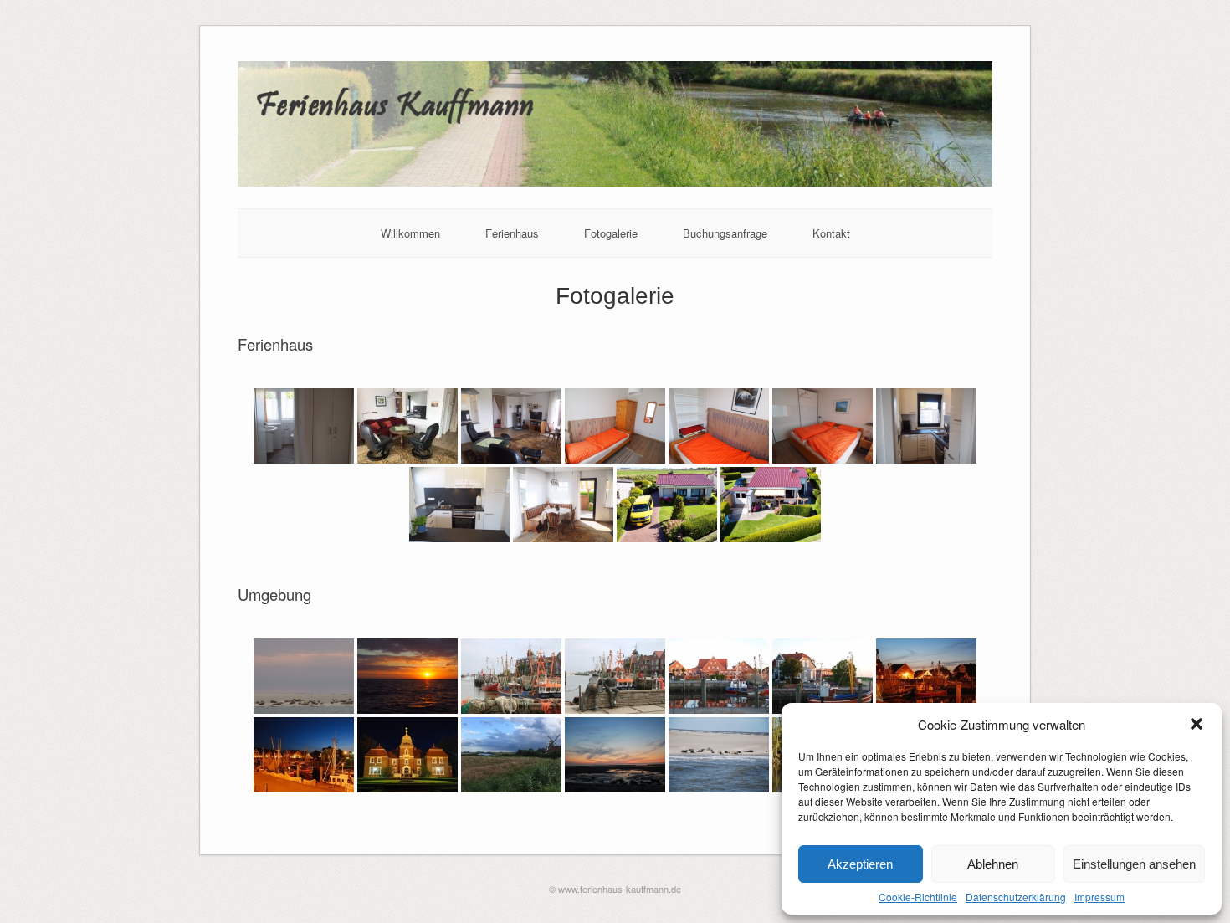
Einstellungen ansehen (1134, 864)
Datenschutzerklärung (1016, 897)
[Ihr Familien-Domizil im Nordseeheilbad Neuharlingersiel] (615, 182)
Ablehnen (992, 864)
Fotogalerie (611, 233)
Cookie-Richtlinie (918, 897)
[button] (1196, 723)
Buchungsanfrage (725, 233)
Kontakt (831, 233)
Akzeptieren (860, 864)
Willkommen (410, 233)
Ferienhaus (512, 233)
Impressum (1099, 897)
